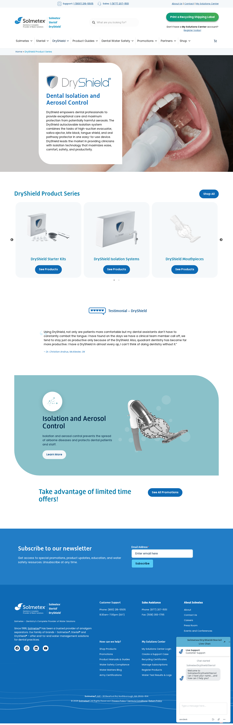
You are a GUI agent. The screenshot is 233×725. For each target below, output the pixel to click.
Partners (167, 41)
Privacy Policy (119, 700)
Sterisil (40, 41)
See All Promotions (165, 492)
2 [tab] (118, 280)
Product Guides (83, 41)
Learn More (54, 454)
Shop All (209, 194)
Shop (183, 41)
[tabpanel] (48, 240)
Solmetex (22, 41)
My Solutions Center (207, 3)
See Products (48, 269)
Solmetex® (84, 700)
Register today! (192, 30)
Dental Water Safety (116, 41)
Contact (189, 3)
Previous (11, 239)
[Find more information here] (203, 679)
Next (221, 239)
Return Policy (155, 700)
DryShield (58, 41)
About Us (177, 3)
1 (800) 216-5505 (83, 3)
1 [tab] (114, 280)
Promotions (145, 41)
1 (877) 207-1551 (119, 3)
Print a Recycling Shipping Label (192, 17)
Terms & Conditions (137, 700)
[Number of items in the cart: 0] (215, 40)
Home (19, 51)
